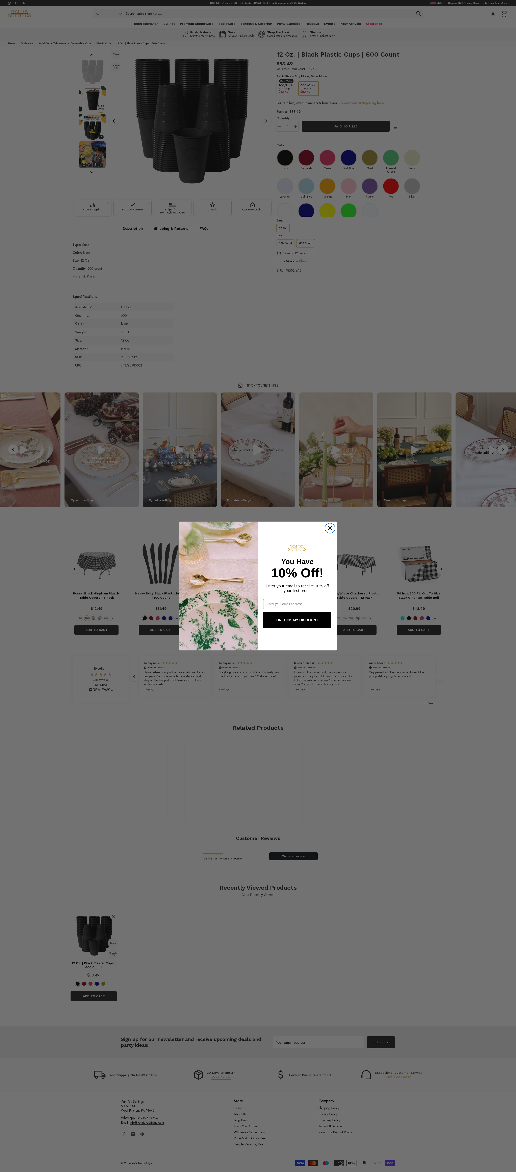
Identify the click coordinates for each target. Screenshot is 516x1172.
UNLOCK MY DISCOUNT (297, 620)
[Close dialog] (330, 528)
